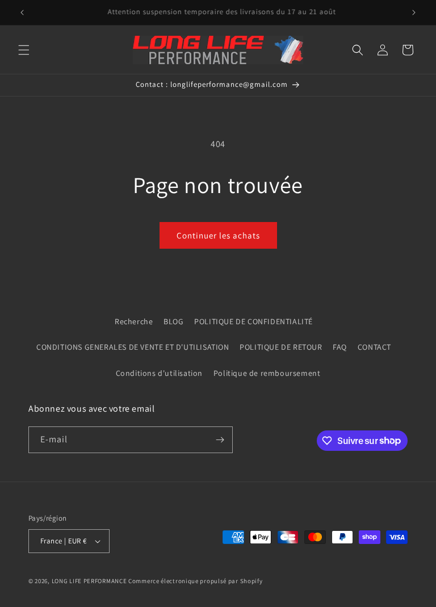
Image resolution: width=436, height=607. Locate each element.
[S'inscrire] (219, 439)
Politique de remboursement (267, 373)
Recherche (134, 321)
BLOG (173, 321)
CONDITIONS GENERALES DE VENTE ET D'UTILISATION (132, 347)
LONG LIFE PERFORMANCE (89, 581)
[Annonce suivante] (413, 12)
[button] (23, 49)
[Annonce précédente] (22, 12)
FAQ (340, 347)
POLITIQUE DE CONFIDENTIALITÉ (253, 321)
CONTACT (374, 347)
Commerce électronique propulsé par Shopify (195, 581)
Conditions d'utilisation (159, 373)
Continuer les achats (218, 235)
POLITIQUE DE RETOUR (281, 347)
